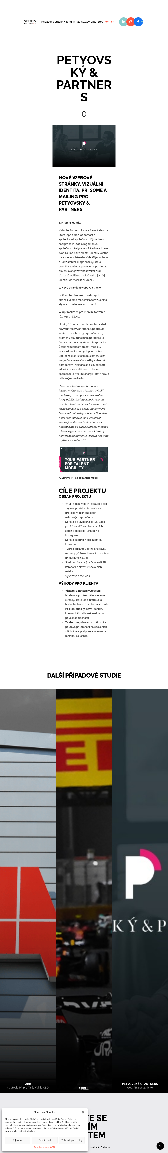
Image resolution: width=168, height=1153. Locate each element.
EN (142, 21)
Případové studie (52, 21)
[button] (83, 1112)
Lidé (93, 21)
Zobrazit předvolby (72, 1140)
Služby (85, 21)
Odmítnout (45, 1140)
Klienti (68, 21)
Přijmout (17, 1140)
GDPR (53, 1147)
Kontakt (109, 21)
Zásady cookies (41, 1147)
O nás (76, 21)
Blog (100, 21)
